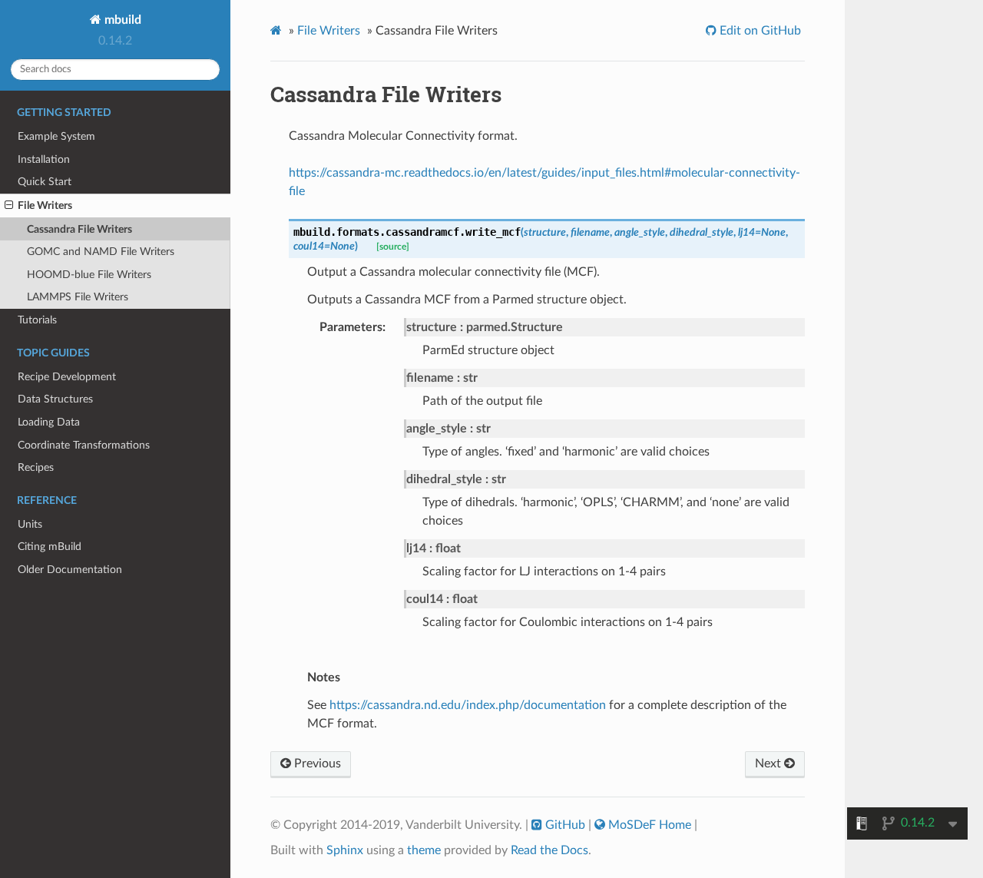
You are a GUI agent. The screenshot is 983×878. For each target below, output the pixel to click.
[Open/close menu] (9, 206)
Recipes (36, 467)
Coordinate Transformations (84, 445)
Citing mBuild (49, 546)
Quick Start (44, 181)
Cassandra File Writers (79, 229)
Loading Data (49, 422)
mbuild (121, 20)
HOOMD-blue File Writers (89, 274)
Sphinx (344, 850)
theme (424, 850)
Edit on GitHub (759, 31)
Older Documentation (70, 569)
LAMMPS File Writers (77, 297)
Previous (316, 763)
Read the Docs (549, 850)
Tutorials (37, 320)
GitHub (565, 825)
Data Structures (55, 399)
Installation (44, 159)
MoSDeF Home (649, 825)
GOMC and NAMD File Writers (100, 251)
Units (30, 524)
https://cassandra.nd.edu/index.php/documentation (467, 705)
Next (769, 763)
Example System (56, 136)
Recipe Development (67, 377)
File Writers (45, 205)
